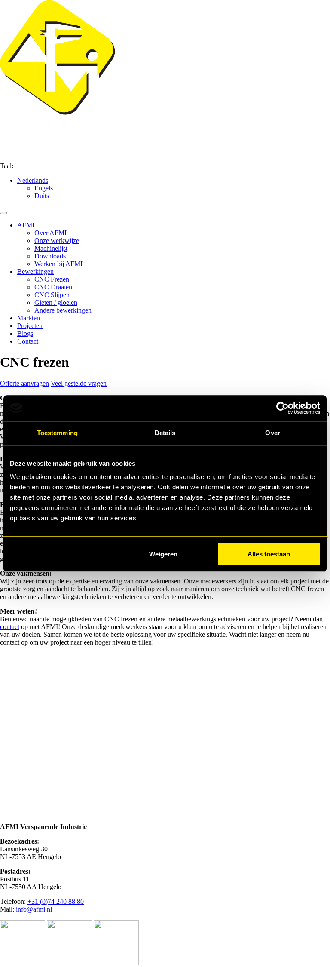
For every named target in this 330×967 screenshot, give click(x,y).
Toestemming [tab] (57, 432)
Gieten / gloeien (55, 302)
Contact (27, 341)
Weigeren (163, 554)
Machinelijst (50, 248)
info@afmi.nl (34, 909)
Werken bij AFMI (58, 263)
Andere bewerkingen (63, 310)
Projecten (30, 325)
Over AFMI (50, 232)
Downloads (50, 256)
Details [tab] (165, 432)
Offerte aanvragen (24, 383)
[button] (32, 180)
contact (9, 626)
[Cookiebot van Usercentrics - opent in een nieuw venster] (282, 408)
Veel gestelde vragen (79, 383)
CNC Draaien (53, 287)
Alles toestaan (269, 554)
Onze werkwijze (56, 240)
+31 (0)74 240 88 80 (56, 901)
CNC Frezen (51, 279)
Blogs (25, 333)
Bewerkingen (35, 271)
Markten (28, 318)
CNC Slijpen (52, 294)
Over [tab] (272, 432)
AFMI (25, 225)
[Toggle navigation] (3, 213)
